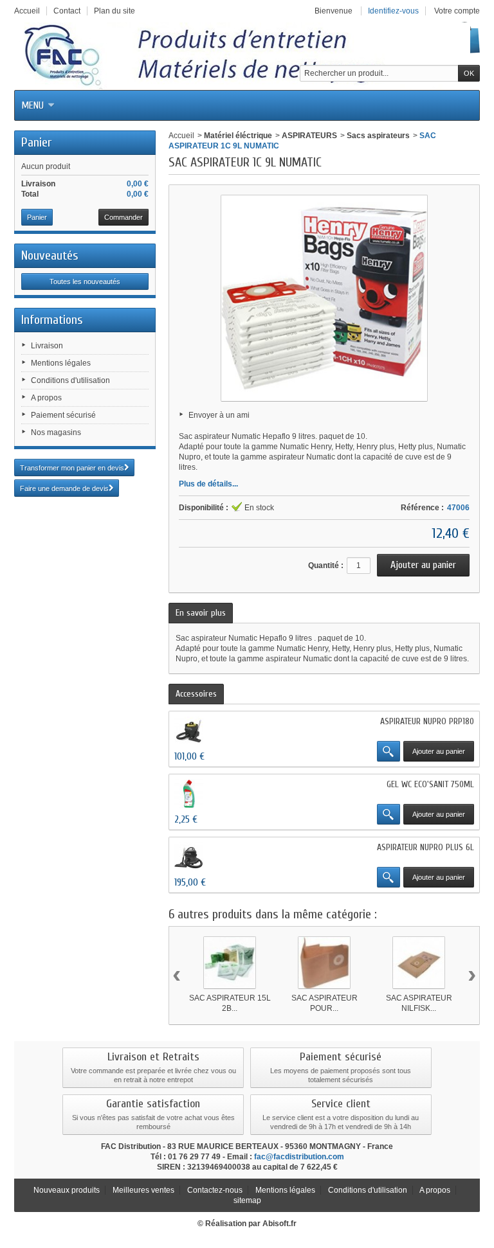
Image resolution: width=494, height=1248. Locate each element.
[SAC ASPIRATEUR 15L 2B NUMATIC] (229, 962)
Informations (52, 319)
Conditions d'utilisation (70, 380)
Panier (36, 142)
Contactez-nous (214, 1190)
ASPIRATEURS (309, 135)
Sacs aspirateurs (378, 135)
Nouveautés (49, 255)
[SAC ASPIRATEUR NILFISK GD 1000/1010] (418, 962)
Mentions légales (61, 363)
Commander (123, 217)
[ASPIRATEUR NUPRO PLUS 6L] (188, 856)
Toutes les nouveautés (85, 281)
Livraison (47, 345)
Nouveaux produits (66, 1190)
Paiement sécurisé (63, 415)
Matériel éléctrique (238, 135)
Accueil (181, 135)
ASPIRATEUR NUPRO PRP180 (427, 721)
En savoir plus (201, 612)
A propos (46, 397)
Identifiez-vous (393, 10)
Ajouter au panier (438, 751)
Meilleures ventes (143, 1190)
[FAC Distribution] (242, 55)
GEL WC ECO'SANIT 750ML (430, 784)
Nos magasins (56, 432)
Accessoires (196, 693)
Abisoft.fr (279, 1223)
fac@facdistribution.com (299, 1156)
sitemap (247, 1200)
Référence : (422, 507)
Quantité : (325, 565)
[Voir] (388, 751)
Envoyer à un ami (219, 415)
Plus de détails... (208, 483)
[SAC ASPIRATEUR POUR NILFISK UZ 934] (324, 962)
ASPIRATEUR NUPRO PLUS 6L (425, 847)
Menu (32, 105)
